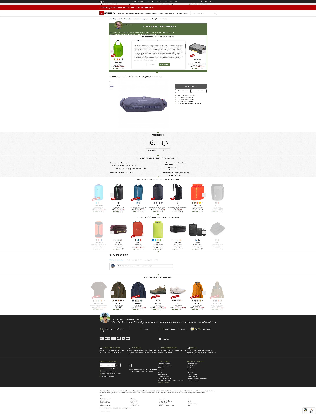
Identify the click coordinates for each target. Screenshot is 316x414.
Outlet (185, 13)
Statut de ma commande (164, 366)
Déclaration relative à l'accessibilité (197, 378)
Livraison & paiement (164, 363)
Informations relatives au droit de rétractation (170, 380)
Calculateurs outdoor (105, 398)
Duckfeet (190, 400)
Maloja (189, 401)
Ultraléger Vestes (134, 404)
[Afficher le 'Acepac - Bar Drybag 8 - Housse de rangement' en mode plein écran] (120, 80)
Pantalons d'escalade (105, 405)
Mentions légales (192, 374)
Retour (160, 372)
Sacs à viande (162, 398)
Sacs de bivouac (163, 404)
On (188, 402)
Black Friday (103, 400)
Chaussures (130, 13)
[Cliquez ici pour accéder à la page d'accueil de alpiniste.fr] (107, 13)
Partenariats (190, 372)
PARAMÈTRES (152, 64)
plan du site (129, 408)
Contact (160, 370)
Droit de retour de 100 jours (168, 4)
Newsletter (190, 368)
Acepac (113, 76)
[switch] (311, 412)
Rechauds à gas (104, 401)
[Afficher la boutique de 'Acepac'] (112, 81)
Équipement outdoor (118, 19)
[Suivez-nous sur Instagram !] (131, 366)
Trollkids (190, 405)
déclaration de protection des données (148, 60)
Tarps (101, 404)
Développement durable (194, 381)
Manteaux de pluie (134, 400)
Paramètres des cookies (164, 378)
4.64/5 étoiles (199, 4)
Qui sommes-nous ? (192, 363)
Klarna (133, 4)
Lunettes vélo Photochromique (166, 405)
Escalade (148, 13)
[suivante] (204, 51)
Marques (179, 13)
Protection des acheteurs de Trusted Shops (190, 103)
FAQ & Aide (161, 368)
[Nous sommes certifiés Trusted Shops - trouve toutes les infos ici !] (192, 329)
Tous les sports (169, 13)
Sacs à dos (128, 19)
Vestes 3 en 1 (133, 398)
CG (159, 376)
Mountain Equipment (193, 404)
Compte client (191, 366)
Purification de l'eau (105, 402)
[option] (144, 104)
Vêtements (121, 13)
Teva (189, 398)
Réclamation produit (163, 374)
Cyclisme (155, 13)
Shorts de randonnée (135, 405)
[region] (158, 55)
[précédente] (112, 51)
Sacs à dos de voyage (164, 400)
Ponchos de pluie (134, 401)
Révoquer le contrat (163, 382)
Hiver (161, 13)
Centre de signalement (193, 376)
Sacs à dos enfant (163, 402)
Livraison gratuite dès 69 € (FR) (110, 4)
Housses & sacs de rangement (140, 19)
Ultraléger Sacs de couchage (166, 401)
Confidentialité (164, 376)
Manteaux (132, 402)
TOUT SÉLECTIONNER (164, 64)
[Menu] (315, 408)
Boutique (102, 1)
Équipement (139, 13)
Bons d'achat (190, 370)
